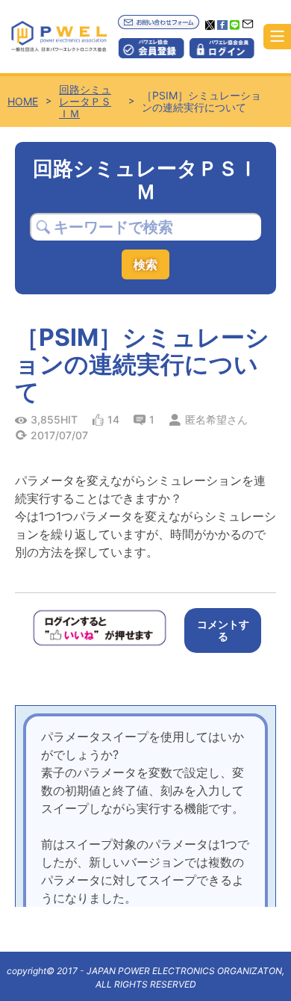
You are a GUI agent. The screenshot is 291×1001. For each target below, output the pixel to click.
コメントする (223, 630)
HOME (22, 102)
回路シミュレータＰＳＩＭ (85, 102)
